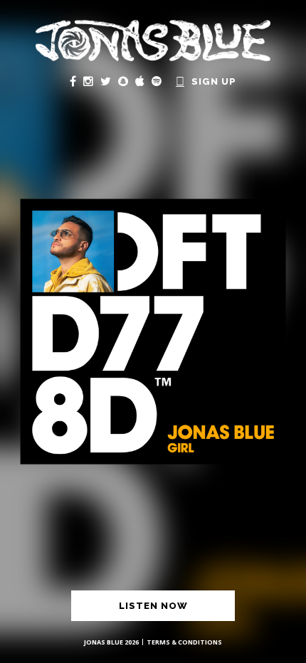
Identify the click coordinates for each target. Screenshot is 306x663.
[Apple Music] (139, 81)
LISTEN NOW (153, 605)
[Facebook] (73, 81)
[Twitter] (105, 81)
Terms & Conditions (184, 642)
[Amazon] (180, 81)
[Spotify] (157, 81)
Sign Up (213, 81)
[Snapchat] (123, 81)
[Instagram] (88, 81)
